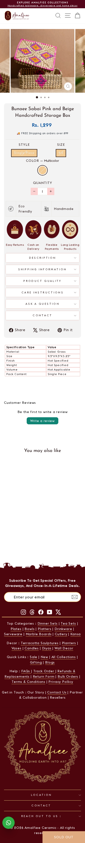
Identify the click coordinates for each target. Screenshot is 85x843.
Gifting (36, 662)
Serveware (13, 634)
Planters (69, 643)
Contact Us (56, 692)
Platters (44, 629)
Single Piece (24, 153)
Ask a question (43, 303)
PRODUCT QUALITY (42, 281)
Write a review (42, 421)
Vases (16, 648)
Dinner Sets (48, 623)
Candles (32, 648)
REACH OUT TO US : (41, 816)
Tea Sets (68, 623)
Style (24, 144)
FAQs (26, 671)
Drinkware (63, 629)
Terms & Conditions (28, 682)
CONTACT (41, 805)
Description (42, 257)
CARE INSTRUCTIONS (42, 292)
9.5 (61, 153)
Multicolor (42, 170)
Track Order (44, 671)
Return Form (44, 676)
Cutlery (61, 634)
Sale (33, 657)
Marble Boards (39, 634)
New (44, 657)
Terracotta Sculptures (40, 643)
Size (61, 144)
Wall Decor (64, 648)
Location (41, 795)
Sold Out (24, 534)
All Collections (63, 657)
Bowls (29, 629)
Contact (42, 315)
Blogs (50, 662)
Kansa (75, 634)
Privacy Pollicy (60, 682)
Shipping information (42, 269)
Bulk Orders (68, 676)
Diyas (46, 648)
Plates (16, 629)
